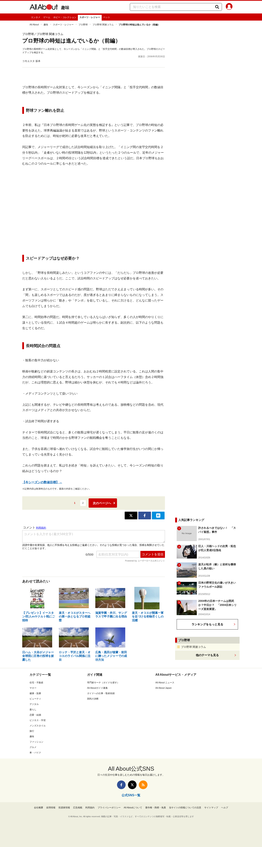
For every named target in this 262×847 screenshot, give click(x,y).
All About (34, 24)
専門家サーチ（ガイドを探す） (103, 682)
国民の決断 (93, 698)
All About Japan (163, 688)
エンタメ (35, 17)
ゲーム (46, 17)
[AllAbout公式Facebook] (121, 784)
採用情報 (50, 807)
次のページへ (102, 503)
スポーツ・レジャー (89, 17)
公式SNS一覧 (131, 795)
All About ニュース (164, 682)
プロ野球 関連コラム (103, 24)
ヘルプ (224, 807)
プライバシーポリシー (109, 807)
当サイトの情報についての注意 (185, 807)
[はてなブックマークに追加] (158, 515)
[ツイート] (131, 515)
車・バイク (35, 752)
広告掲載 (77, 807)
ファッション (36, 741)
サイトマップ (211, 807)
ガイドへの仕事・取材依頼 (101, 693)
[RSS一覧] (143, 784)
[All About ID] (229, 7)
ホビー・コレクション (64, 17)
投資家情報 (64, 807)
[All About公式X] (132, 784)
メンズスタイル (38, 725)
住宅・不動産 (36, 682)
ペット (106, 17)
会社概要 (38, 807)
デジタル (34, 704)
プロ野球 (83, 24)
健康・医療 (35, 693)
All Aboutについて (133, 807)
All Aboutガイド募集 (97, 688)
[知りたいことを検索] (217, 7)
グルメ (33, 747)
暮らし (33, 709)
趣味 (65, 7)
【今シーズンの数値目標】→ (42, 482)
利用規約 (90, 807)
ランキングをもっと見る (207, 624)
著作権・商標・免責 (155, 807)
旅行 (32, 731)
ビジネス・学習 (38, 720)
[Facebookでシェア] (144, 515)
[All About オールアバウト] (44, 7)
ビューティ (35, 698)
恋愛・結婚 (35, 715)
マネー (33, 688)
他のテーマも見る (207, 655)
